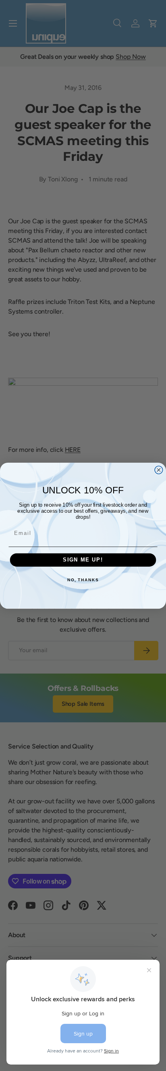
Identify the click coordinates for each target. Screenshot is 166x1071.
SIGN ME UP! (83, 560)
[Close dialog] (159, 470)
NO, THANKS (83, 580)
